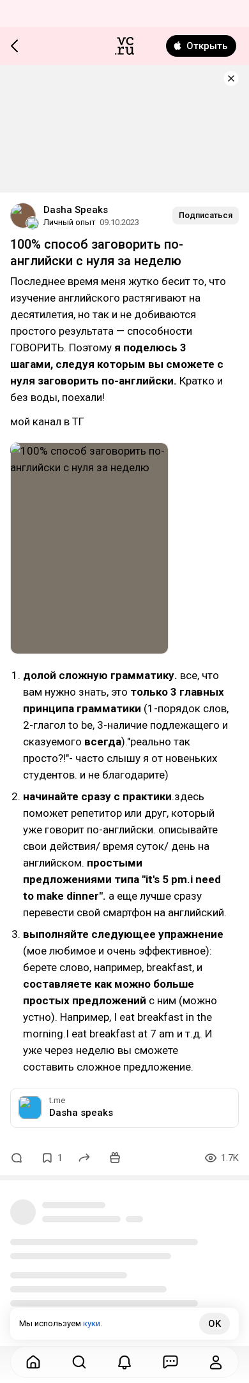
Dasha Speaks (75, 210)
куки (91, 1323)
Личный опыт (69, 222)
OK (214, 1323)
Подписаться (205, 215)
